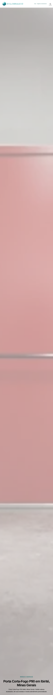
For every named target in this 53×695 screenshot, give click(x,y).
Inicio (35, 3)
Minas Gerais (26, 677)
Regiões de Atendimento (42, 3)
